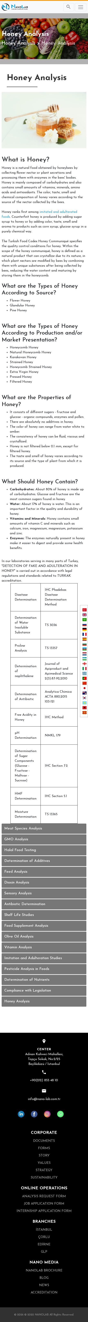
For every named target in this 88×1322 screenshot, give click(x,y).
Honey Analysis (18, 43)
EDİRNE (44, 1244)
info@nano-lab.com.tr (44, 1099)
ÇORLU (44, 1237)
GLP (44, 1252)
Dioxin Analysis (16, 883)
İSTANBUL (44, 1229)
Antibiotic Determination (24, 904)
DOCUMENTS (44, 1141)
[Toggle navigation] (80, 7)
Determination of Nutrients (27, 980)
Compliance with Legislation (27, 991)
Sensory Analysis (18, 893)
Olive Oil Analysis (19, 937)
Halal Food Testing (20, 850)
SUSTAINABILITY (44, 1177)
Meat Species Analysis (23, 829)
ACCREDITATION (44, 1292)
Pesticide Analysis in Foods (26, 969)
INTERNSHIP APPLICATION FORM (44, 1211)
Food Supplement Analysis (26, 926)
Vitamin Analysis (18, 947)
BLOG (44, 1278)
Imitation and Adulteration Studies (33, 958)
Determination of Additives (27, 861)
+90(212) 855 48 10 (44, 1080)
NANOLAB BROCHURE (44, 1270)
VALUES (44, 1163)
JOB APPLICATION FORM (44, 1203)
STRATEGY (44, 1170)
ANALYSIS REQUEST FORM (44, 1196)
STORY (44, 1155)
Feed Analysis (15, 872)
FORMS (44, 1148)
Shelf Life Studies (19, 915)
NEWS (44, 1285)
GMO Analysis (16, 839)
